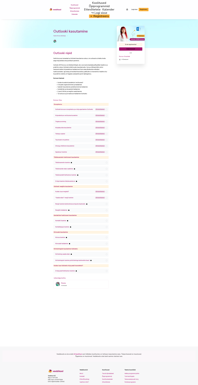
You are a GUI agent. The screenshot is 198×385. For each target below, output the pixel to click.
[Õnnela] (58, 284)
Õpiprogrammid (75, 8)
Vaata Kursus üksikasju (59, 36)
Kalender (75, 14)
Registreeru (143, 9)
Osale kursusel (130, 49)
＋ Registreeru (99, 16)
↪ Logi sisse (99, 13)
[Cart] (127, 9)
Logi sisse (134, 9)
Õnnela (63, 283)
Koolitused (74, 5)
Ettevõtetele (74, 11)
